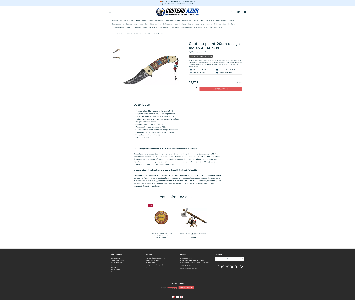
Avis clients (114, 267)
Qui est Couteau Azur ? (153, 260)
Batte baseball (141, 21)
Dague (141, 24)
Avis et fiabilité (115, 269)
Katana (190, 24)
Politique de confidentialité (154, 265)
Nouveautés (198, 27)
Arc (121, 21)
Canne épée (169, 21)
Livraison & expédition (118, 260)
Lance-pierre (199, 24)
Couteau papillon (118, 24)
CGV (147, 267)
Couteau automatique (183, 21)
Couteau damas (198, 21)
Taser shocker (164, 27)
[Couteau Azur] (177, 12)
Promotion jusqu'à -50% (213, 27)
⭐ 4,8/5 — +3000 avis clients (201, 56)
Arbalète (115, 21)
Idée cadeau (175, 27)
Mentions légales (151, 263)
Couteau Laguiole (227, 21)
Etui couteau (167, 24)
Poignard (129, 27)
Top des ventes (186, 27)
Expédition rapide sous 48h (197, 52)
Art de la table (129, 21)
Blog (232, 12)
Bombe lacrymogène (155, 21)
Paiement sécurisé (117, 263)
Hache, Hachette (180, 24)
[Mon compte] (238, 12)
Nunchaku (231, 24)
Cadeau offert (115, 258)
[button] (242, 259)
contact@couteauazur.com (188, 268)
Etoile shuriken (155, 24)
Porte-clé (137, 27)
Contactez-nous (116, 265)
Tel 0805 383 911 (185, 265)
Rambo (145, 27)
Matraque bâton (220, 24)
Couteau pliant (131, 24)
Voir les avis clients (186, 287)
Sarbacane (153, 27)
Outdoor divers (117, 27)
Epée (146, 24)
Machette (209, 24)
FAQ (112, 272)
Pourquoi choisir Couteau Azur (155, 258)
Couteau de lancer (212, 21)
